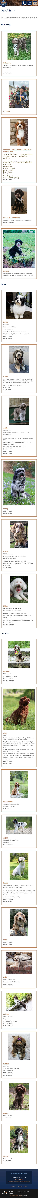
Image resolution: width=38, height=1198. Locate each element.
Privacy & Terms (22, 1186)
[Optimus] (19, 94)
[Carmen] (19, 1047)
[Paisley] (19, 1002)
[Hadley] (19, 1096)
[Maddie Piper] (19, 784)
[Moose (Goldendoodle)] (19, 201)
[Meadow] (19, 654)
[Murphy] (19, 249)
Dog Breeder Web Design (15, 1195)
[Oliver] (19, 359)
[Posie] (19, 922)
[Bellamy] (19, 963)
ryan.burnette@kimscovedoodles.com (19, 1181)
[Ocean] (19, 866)
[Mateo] (19, 305)
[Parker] (19, 534)
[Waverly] (19, 1139)
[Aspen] (19, 825)
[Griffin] (19, 411)
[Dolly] (19, 709)
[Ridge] (19, 589)
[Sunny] (19, 483)
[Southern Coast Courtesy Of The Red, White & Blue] (19, 132)
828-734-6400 (19, 1179)
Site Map (13, 1186)
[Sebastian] (19, 46)
